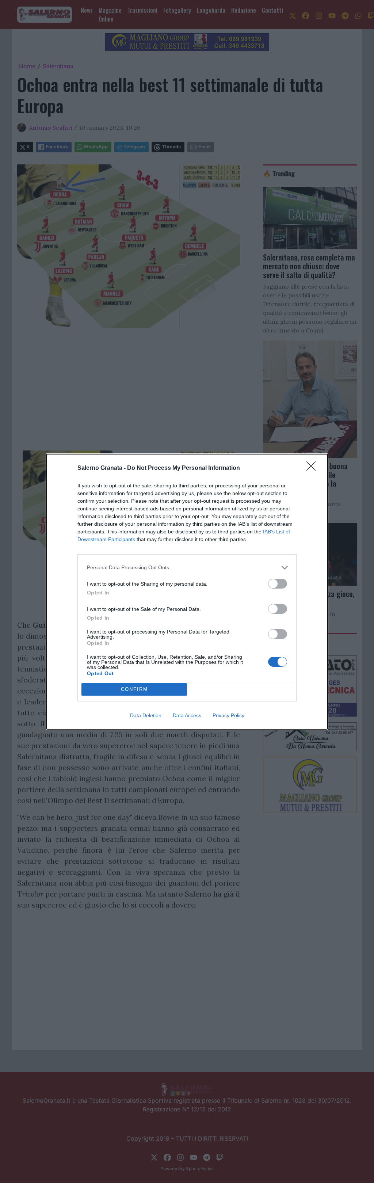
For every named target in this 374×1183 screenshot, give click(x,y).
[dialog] (187, 591)
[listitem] (187, 567)
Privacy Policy (228, 715)
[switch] (277, 584)
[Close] (313, 468)
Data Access (187, 715)
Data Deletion (145, 715)
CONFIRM (134, 689)
